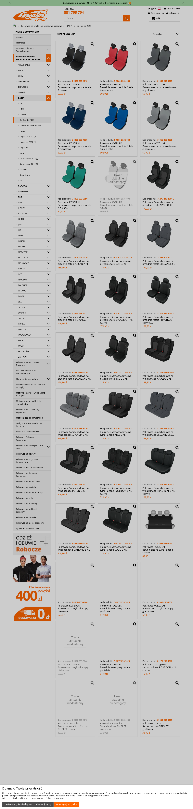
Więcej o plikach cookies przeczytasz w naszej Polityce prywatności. (34, 798)
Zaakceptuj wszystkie (66, 804)
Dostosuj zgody (43, 804)
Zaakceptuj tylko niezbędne (18, 804)
